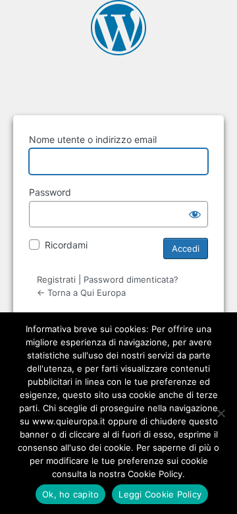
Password (50, 192)
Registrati (56, 279)
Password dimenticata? (131, 279)
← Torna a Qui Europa (81, 292)
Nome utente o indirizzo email (93, 139)
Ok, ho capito (70, 494)
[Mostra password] (195, 214)
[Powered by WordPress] (118, 27)
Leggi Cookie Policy (159, 494)
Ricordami (66, 244)
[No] (220, 413)
